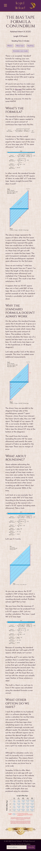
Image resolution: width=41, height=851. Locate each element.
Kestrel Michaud (20, 5)
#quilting (30, 46)
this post (18, 89)
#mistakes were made (20, 51)
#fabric (10, 46)
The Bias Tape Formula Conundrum (20, 22)
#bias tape (20, 46)
